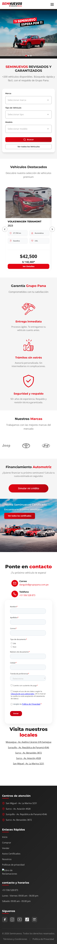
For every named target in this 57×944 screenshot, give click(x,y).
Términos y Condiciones (15, 939)
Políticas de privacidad (13, 864)
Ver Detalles (28, 266)
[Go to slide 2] (28, 56)
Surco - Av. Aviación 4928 (28, 758)
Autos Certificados (11, 853)
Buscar (30, 139)
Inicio (4, 837)
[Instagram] (12, 919)
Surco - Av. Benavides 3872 (28, 752)
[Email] (34, 919)
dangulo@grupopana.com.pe (34, 584)
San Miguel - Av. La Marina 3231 (28, 763)
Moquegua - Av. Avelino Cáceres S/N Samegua (28, 742)
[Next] (52, 229)
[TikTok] (27, 919)
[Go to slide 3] (31, 55)
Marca (8, 93)
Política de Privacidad (43, 939)
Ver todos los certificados (19, 515)
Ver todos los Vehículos (28, 146)
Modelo (8, 122)
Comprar (6, 842)
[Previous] (4, 229)
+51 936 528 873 (27, 595)
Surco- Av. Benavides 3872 (19, 819)
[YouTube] (19, 919)
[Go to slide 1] (26, 55)
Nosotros (7, 859)
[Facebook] (4, 919)
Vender (5, 848)
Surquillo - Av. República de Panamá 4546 (28, 747)
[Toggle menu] (52, 4)
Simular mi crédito (28, 488)
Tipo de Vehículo (13, 108)
